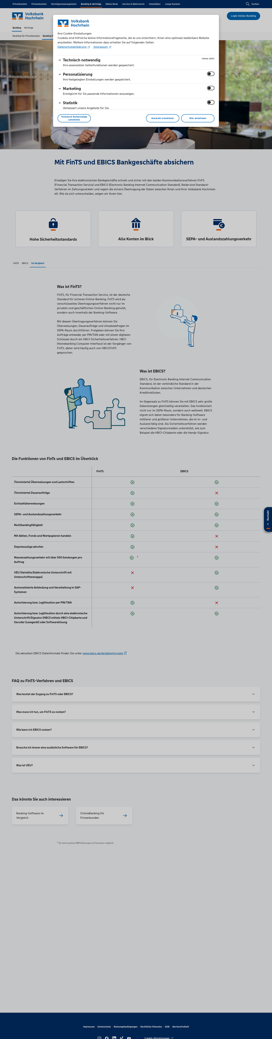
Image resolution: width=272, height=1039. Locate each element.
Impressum (100, 47)
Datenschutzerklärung (72, 47)
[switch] (210, 74)
